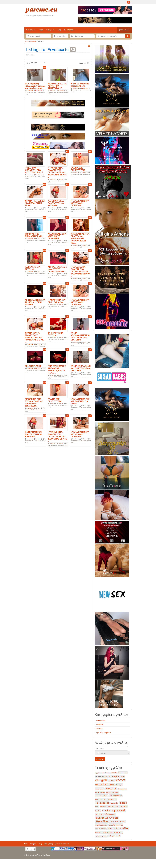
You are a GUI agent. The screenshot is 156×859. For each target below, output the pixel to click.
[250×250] (109, 694)
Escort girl (119, 785)
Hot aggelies (102, 802)
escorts (111, 788)
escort (120, 780)
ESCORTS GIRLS (100, 792)
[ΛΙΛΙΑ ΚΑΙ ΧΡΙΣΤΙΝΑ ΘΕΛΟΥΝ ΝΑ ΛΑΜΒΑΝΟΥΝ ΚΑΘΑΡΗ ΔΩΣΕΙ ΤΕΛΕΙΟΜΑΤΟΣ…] (80, 225)
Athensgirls (114, 776)
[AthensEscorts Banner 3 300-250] (112, 251)
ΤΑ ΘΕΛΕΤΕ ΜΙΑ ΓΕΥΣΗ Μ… (32, 268)
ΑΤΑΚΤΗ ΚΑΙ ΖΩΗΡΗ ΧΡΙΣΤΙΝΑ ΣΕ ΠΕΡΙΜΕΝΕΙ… (57, 236)
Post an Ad (125, 30)
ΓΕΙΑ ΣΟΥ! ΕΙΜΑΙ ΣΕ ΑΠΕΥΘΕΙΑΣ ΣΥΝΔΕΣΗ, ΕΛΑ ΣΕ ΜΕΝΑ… (57, 369)
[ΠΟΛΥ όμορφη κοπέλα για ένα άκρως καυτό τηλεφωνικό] (35, 74)
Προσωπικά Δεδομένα (62, 844)
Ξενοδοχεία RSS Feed (89, 46)
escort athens (104, 784)
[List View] (84, 63)
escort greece (99, 789)
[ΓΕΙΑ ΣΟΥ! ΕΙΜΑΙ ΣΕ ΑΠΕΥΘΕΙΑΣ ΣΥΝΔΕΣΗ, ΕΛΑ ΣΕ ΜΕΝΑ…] (57, 357)
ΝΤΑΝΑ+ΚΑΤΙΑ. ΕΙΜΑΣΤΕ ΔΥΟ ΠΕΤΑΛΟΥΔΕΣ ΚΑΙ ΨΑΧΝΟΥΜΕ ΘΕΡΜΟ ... (57, 172)
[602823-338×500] (112, 628)
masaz (123, 802)
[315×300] (113, 181)
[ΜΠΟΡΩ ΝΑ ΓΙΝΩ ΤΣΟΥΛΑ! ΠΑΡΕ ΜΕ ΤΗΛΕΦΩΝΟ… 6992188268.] (35, 390)
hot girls (114, 803)
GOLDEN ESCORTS (100, 799)
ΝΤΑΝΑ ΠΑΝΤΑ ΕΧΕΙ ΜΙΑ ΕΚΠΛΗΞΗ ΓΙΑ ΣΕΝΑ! (35, 203)
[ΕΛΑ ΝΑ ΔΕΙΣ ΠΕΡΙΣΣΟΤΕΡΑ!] (80, 159)
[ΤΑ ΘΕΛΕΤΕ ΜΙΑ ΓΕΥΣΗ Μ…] (35, 258)
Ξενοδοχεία (30, 90)
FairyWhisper (38, 90)
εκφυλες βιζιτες (101, 825)
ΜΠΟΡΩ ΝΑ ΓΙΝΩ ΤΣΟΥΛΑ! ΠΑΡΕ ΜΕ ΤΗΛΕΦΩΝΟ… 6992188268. (34, 402)
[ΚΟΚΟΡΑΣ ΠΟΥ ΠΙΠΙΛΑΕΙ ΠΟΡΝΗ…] (35, 225)
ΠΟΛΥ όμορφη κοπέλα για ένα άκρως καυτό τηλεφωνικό (35, 85)
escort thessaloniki (101, 796)
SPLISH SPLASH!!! (33, 366)
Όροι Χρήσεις (69, 30)
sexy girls (123, 806)
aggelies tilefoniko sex (102, 773)
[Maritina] (112, 560)
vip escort (119, 810)
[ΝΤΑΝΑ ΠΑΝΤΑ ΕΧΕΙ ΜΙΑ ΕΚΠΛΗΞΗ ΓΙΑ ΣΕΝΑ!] (35, 192)
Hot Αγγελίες (101, 720)
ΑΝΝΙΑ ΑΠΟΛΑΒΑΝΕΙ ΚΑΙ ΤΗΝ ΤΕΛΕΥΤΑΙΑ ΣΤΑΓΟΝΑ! (81, 368)
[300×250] (112, 59)
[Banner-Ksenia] (112, 351)
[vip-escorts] (112, 90)
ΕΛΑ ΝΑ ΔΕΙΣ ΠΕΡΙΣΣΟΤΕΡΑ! (78, 169)
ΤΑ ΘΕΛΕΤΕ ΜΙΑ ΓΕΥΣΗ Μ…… (55, 334)
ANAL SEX (113, 773)
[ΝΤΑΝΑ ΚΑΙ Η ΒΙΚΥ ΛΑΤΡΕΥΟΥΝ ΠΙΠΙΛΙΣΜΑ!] (80, 192)
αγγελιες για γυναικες (106, 817)
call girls (101, 780)
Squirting (98, 811)
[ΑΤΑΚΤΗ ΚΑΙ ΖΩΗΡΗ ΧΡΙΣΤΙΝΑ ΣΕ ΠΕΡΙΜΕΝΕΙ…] (57, 225)
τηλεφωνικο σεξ (114, 836)
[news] (112, 594)
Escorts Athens (122, 789)
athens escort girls (101, 776)
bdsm (123, 776)
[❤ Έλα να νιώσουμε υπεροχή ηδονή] (80, 74)
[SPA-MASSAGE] (112, 438)
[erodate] (112, 279)
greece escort (112, 799)
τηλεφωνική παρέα (101, 836)
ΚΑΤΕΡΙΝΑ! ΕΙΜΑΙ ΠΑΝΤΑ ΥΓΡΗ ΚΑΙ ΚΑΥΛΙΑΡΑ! (56, 203)
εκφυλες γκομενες (116, 825)
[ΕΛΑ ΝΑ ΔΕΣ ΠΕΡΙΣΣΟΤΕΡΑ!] (57, 390)
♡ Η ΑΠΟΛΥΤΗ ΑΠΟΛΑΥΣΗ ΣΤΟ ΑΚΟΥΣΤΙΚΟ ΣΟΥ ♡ (34, 170)
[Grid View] (88, 63)
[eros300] (112, 311)
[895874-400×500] (112, 662)
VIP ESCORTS (99, 814)
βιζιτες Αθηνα (102, 821)
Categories (50, 30)
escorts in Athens (112, 792)
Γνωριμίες (100, 724)
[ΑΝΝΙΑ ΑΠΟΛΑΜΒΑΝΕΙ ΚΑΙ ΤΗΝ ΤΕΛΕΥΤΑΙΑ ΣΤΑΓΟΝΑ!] (80, 324)
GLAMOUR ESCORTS (116, 796)
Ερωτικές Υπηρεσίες (103, 733)
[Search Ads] (127, 36)
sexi (117, 806)
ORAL (97, 806)
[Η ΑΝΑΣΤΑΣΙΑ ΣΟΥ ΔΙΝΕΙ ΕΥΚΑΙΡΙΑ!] (57, 291)
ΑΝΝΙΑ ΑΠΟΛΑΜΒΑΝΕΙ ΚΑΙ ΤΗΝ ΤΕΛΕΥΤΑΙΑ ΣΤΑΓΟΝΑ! (80, 336)
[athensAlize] (112, 472)
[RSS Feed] (128, 3)
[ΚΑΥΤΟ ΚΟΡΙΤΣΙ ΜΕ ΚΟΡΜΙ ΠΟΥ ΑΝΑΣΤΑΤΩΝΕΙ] (57, 74)
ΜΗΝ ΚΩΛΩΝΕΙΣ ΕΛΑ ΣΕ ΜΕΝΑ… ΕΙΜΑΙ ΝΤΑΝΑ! (35, 302)
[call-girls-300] (112, 217)
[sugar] (112, 377)
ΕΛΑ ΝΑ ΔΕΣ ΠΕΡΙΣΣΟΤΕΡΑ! (55, 400)
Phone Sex (103, 806)
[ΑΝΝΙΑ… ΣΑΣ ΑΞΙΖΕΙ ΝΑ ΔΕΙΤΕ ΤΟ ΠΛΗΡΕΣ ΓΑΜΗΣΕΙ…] (57, 258)
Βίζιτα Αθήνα (110, 814)
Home (41, 30)
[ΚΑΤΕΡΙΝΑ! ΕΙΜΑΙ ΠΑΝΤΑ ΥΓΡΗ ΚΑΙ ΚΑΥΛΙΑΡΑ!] (57, 192)
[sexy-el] (112, 505)
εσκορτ (97, 832)
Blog (59, 30)
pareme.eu (31, 30)
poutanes (111, 806)
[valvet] (112, 122)
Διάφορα (33, 41)
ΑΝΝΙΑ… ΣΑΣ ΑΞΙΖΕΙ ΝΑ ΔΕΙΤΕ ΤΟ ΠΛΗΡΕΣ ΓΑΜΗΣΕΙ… (57, 269)
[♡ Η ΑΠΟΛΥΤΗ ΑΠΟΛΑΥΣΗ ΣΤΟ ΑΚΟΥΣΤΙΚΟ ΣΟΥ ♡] (35, 159)
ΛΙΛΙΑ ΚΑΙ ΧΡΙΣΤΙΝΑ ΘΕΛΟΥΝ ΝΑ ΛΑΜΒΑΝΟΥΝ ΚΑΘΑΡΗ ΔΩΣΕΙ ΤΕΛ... (80, 238)
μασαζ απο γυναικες (112, 832)
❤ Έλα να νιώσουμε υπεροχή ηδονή (80, 84)
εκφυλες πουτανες (100, 828)
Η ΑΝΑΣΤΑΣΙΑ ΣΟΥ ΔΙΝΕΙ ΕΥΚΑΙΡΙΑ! (56, 301)
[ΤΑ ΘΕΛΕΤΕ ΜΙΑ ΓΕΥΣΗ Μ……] (57, 324)
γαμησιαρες (114, 821)
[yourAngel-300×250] (112, 150)
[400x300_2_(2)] (112, 531)
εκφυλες (122, 821)
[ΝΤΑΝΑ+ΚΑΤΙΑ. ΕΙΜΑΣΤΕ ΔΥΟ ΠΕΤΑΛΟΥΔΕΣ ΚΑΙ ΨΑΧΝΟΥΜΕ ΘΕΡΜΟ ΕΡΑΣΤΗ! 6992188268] (57, 159)
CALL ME (111, 780)
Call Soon (60, 179)
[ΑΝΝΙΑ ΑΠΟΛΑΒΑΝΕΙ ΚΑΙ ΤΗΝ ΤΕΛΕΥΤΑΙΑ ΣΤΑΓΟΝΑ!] (80, 357)
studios (106, 810)
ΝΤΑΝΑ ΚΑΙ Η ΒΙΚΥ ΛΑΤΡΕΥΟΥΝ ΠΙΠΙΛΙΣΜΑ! (80, 203)
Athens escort (122, 773)
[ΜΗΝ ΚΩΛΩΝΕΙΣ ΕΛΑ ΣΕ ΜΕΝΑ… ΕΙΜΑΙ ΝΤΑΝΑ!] (35, 291)
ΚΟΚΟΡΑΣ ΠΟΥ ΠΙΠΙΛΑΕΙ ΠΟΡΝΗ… (34, 235)
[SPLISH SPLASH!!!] (35, 357)
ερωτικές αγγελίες (118, 828)
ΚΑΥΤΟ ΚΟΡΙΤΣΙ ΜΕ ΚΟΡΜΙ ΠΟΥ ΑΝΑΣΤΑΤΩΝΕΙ (57, 85)
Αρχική (27, 41)
